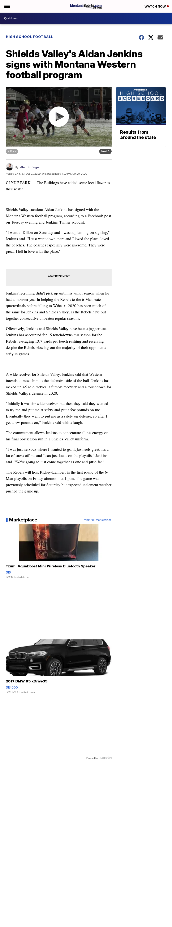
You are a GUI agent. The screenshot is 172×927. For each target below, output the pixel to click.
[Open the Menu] (7, 6)
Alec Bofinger (30, 167)
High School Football (29, 37)
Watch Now (156, 6)
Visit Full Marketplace (98, 519)
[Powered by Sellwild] (105, 758)
